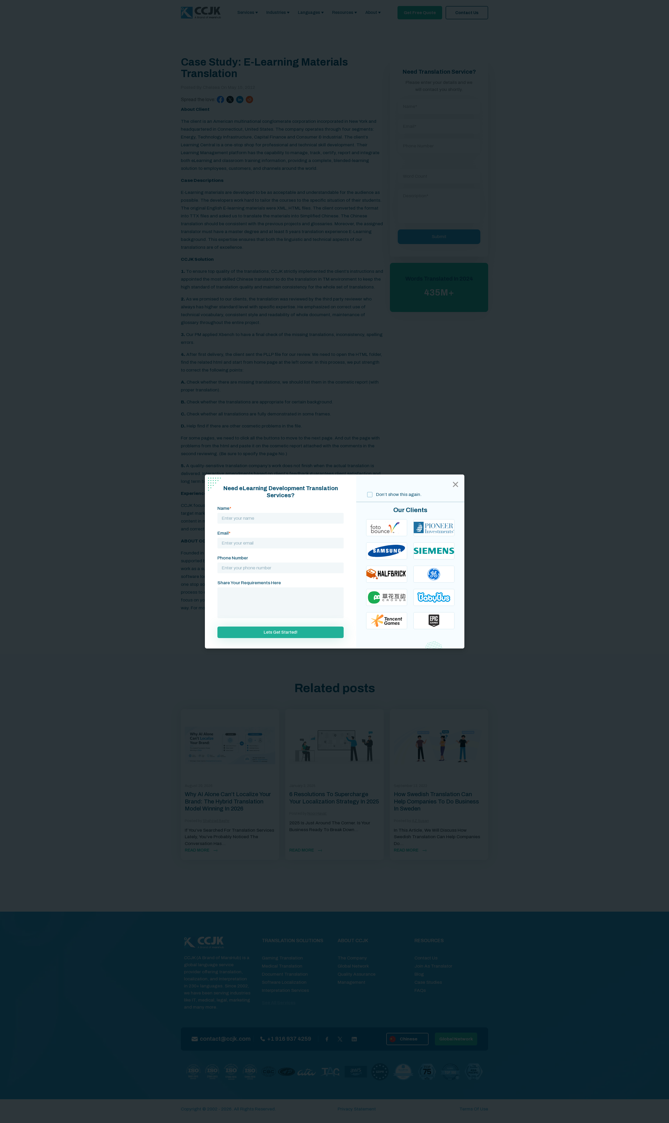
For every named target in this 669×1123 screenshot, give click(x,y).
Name (224, 508)
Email (223, 533)
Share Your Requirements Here (249, 582)
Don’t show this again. (398, 494)
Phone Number (232, 557)
